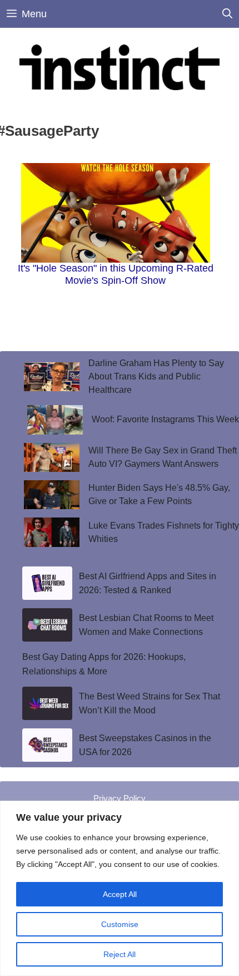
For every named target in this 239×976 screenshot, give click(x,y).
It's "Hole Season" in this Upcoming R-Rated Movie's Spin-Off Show (115, 274)
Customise (119, 924)
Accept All (120, 894)
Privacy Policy (119, 798)
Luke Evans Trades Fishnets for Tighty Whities (163, 532)
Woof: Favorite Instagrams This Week (165, 419)
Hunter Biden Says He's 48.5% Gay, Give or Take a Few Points (159, 494)
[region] (119, 888)
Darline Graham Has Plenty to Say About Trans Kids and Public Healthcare (156, 376)
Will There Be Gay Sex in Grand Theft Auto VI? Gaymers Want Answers (162, 457)
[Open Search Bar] (227, 14)
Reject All (119, 954)
